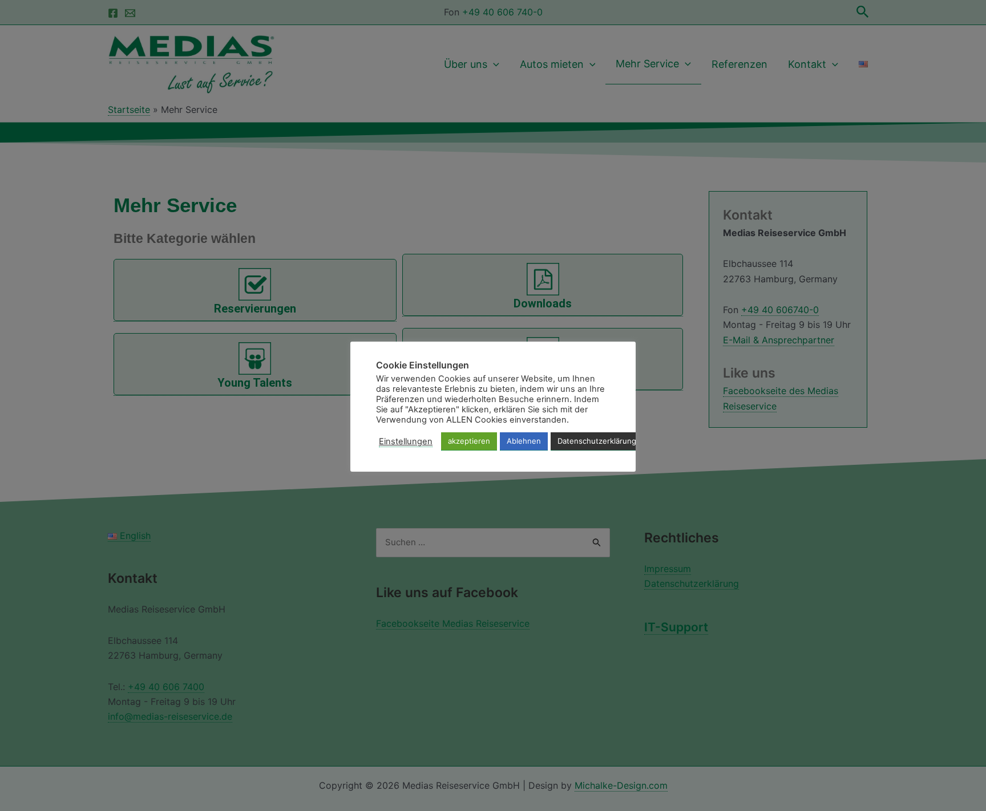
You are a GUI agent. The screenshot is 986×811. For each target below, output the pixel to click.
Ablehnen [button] (524, 440)
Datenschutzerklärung (596, 440)
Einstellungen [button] (406, 441)
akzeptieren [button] (469, 440)
